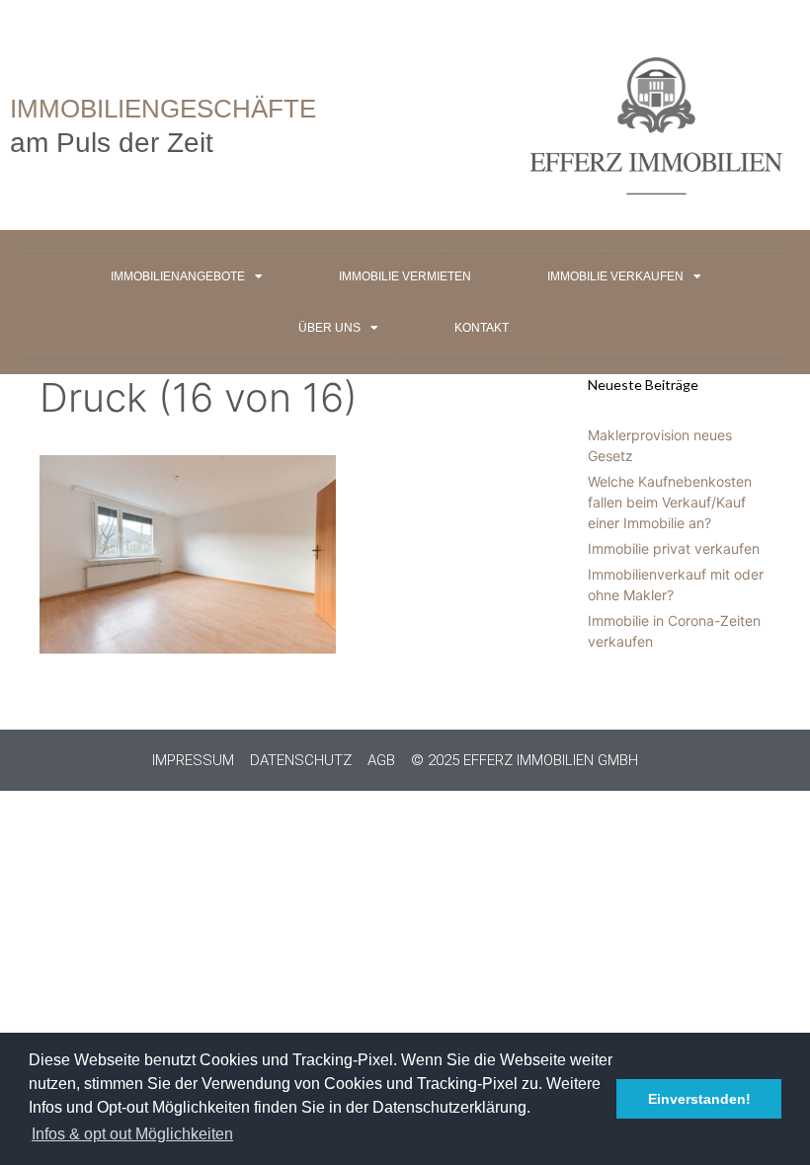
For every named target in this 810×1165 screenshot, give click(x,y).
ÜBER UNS (329, 328)
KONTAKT (481, 328)
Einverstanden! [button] (699, 1099)
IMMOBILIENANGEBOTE (178, 276)
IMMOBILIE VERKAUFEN (615, 276)
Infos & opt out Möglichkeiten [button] (132, 1134)
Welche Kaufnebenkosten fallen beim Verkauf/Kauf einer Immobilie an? (670, 502)
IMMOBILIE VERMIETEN (405, 276)
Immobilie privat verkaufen (674, 548)
